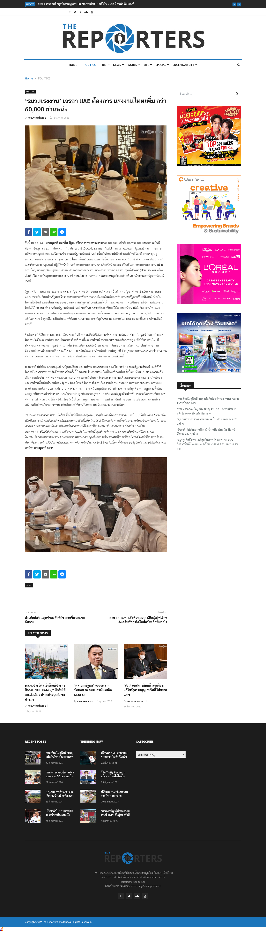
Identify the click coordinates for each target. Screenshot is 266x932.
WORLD (132, 65)
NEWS (117, 65)
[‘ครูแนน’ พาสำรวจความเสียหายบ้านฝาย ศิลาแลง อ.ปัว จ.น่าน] (33, 797)
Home (73, 65)
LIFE (146, 65)
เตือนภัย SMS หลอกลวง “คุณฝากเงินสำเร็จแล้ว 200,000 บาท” (114, 756)
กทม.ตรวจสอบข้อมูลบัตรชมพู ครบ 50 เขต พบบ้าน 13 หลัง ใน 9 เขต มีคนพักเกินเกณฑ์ (207, 411)
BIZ (104, 65)
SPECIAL (161, 65)
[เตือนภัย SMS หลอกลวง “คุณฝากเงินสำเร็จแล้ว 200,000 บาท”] (89, 758)
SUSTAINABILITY (183, 65)
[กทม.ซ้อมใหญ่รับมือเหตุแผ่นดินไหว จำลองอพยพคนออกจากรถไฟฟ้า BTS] (33, 758)
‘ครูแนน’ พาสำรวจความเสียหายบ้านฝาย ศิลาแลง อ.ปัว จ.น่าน (72, 4)
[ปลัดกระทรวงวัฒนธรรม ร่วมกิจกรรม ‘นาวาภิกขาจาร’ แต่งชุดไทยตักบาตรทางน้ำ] (89, 797)
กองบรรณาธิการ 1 (37, 117)
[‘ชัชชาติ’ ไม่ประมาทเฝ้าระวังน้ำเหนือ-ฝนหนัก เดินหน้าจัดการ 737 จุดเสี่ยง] (33, 816)
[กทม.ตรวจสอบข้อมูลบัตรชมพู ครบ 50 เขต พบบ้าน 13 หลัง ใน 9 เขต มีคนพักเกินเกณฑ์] (33, 777)
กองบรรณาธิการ (85, 701)
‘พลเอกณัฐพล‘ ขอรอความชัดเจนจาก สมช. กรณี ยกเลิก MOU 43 (93, 690)
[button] (234, 4)
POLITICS (90, 65)
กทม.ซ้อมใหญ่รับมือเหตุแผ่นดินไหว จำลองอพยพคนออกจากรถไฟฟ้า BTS (208, 401)
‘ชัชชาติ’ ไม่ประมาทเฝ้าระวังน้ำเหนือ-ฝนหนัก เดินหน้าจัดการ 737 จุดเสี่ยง (206, 432)
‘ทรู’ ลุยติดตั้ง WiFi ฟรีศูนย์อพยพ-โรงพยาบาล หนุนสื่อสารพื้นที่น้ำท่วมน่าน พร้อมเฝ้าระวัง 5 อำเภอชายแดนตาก (207, 444)
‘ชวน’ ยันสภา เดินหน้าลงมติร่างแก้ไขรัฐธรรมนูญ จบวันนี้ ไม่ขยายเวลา (145, 690)
